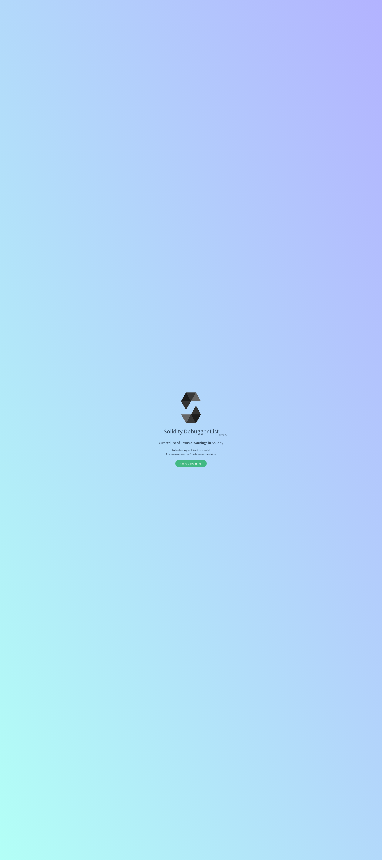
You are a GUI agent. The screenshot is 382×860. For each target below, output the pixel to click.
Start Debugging (191, 463)
